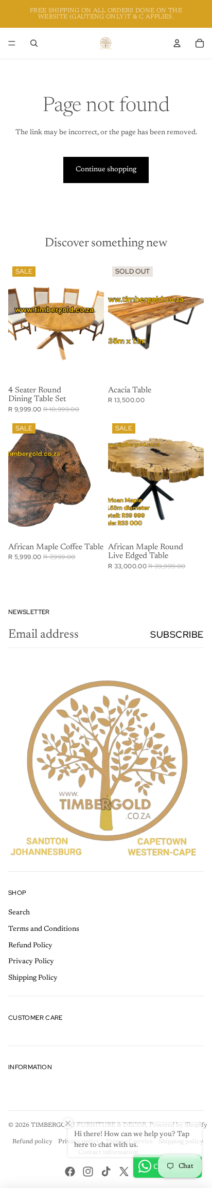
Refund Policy (30, 945)
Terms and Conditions (43, 929)
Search (19, 912)
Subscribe (177, 634)
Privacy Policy (31, 961)
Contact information (108, 1152)
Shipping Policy (33, 978)
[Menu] (12, 43)
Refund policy (32, 1142)
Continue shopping (106, 169)
